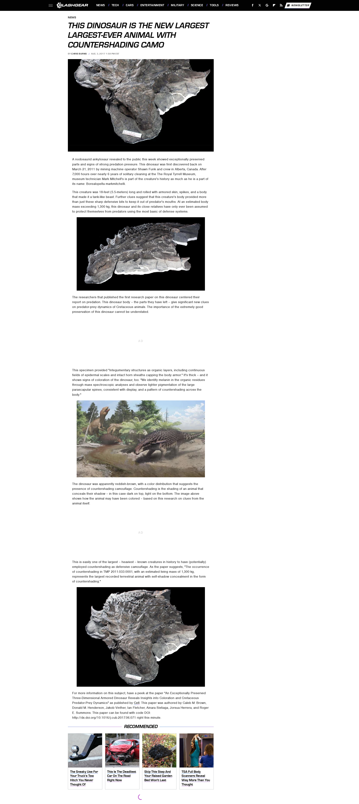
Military (177, 5)
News (100, 5)
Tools (214, 5)
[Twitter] (259, 5)
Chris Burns (79, 53)
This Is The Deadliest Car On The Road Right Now (121, 776)
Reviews (231, 5)
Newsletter (300, 5)
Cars (130, 5)
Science (197, 5)
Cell (136, 703)
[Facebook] (252, 5)
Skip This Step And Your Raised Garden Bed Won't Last (158, 776)
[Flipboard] (274, 5)
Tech (115, 5)
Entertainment (152, 5)
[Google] (267, 5)
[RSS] (281, 5)
